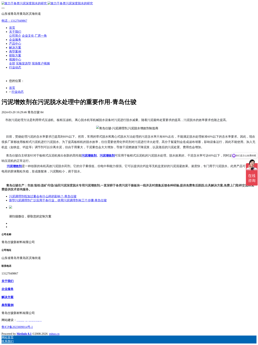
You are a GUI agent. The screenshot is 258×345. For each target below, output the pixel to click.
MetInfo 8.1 (24, 333)
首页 (12, 27)
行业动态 (18, 91)
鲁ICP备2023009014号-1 (17, 327)
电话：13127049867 (14, 20)
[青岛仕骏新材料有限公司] (129, 3)
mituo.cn (54, 333)
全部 (12, 63)
